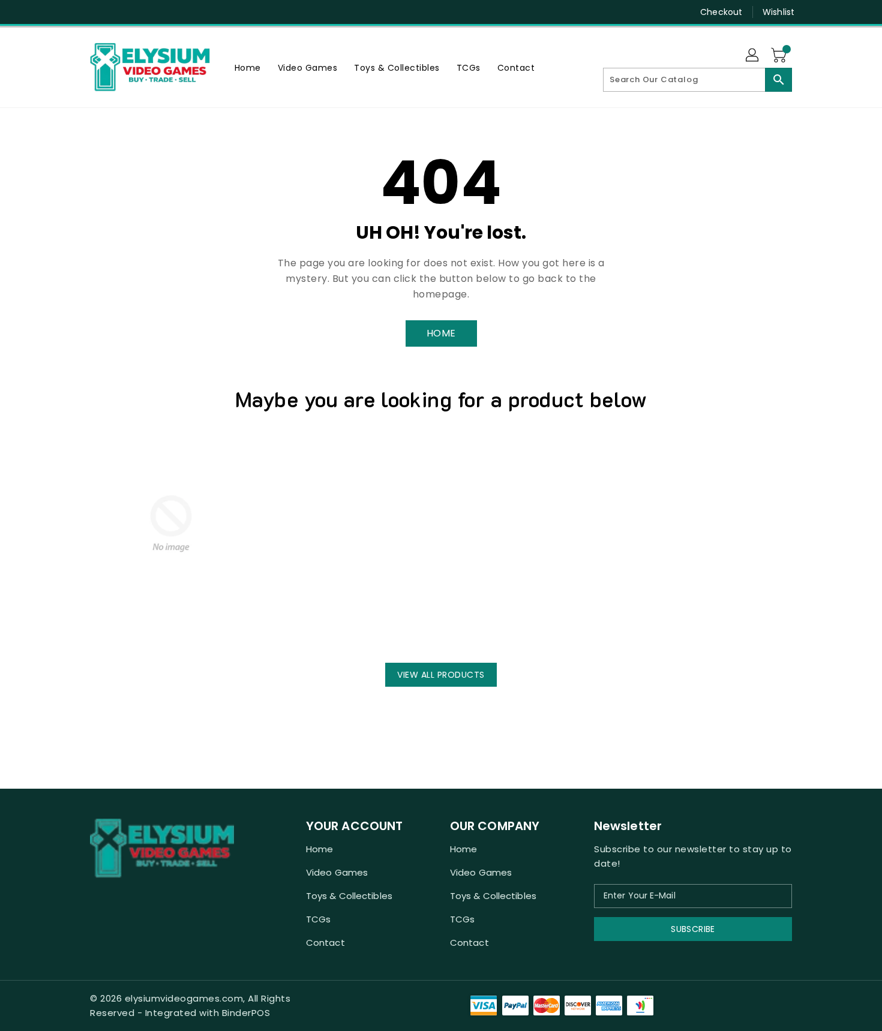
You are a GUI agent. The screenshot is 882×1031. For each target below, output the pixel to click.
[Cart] (780, 56)
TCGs (318, 919)
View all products (441, 675)
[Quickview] (103, 630)
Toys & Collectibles (349, 895)
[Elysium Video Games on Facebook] (73, 12)
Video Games (337, 872)
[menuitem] (247, 67)
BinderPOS (246, 1012)
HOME (441, 333)
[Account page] (753, 56)
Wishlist (778, 12)
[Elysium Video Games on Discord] (96, 12)
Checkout (721, 12)
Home (319, 849)
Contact (325, 942)
